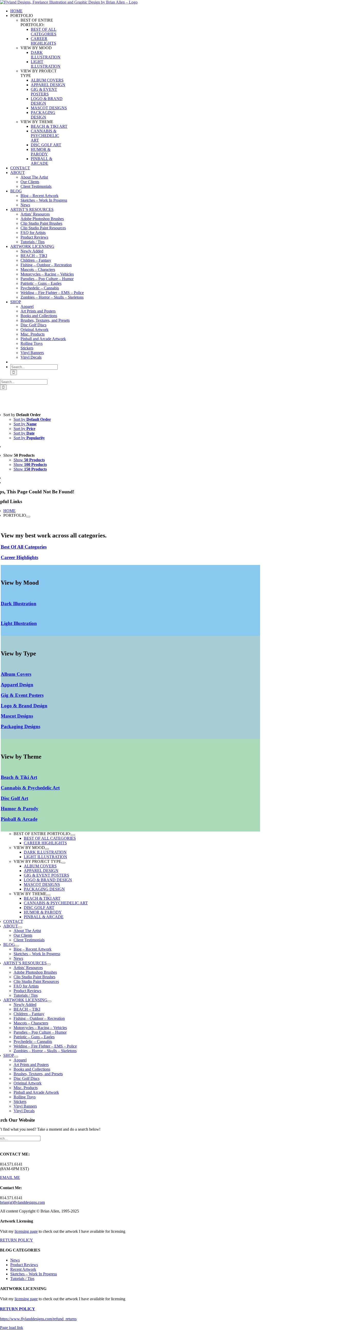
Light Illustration (19, 623)
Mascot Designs (17, 716)
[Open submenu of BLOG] (17, 946)
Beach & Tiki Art (19, 777)
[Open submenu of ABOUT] (20, 927)
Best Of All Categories (24, 547)
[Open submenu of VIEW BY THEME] (48, 895)
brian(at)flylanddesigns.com (22, 1202)
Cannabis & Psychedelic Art (30, 787)
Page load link (11, 1327)
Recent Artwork (23, 1269)
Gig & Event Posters (22, 695)
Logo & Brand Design (24, 705)
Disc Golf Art (14, 798)
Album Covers (16, 674)
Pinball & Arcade (19, 819)
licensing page (26, 1231)
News (15, 1260)
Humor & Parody (19, 808)
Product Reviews (24, 1265)
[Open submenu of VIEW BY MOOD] (47, 849)
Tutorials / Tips (22, 1278)
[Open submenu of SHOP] (16, 1057)
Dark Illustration (18, 603)
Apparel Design (17, 684)
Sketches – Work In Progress (33, 1274)
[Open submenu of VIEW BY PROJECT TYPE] (63, 863)
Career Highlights (19, 557)
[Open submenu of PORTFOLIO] (28, 516)
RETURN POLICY (16, 1240)
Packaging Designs (20, 726)
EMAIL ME (10, 1177)
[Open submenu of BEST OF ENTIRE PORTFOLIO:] (73, 835)
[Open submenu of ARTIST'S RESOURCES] (49, 964)
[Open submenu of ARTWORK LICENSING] (49, 1001)
